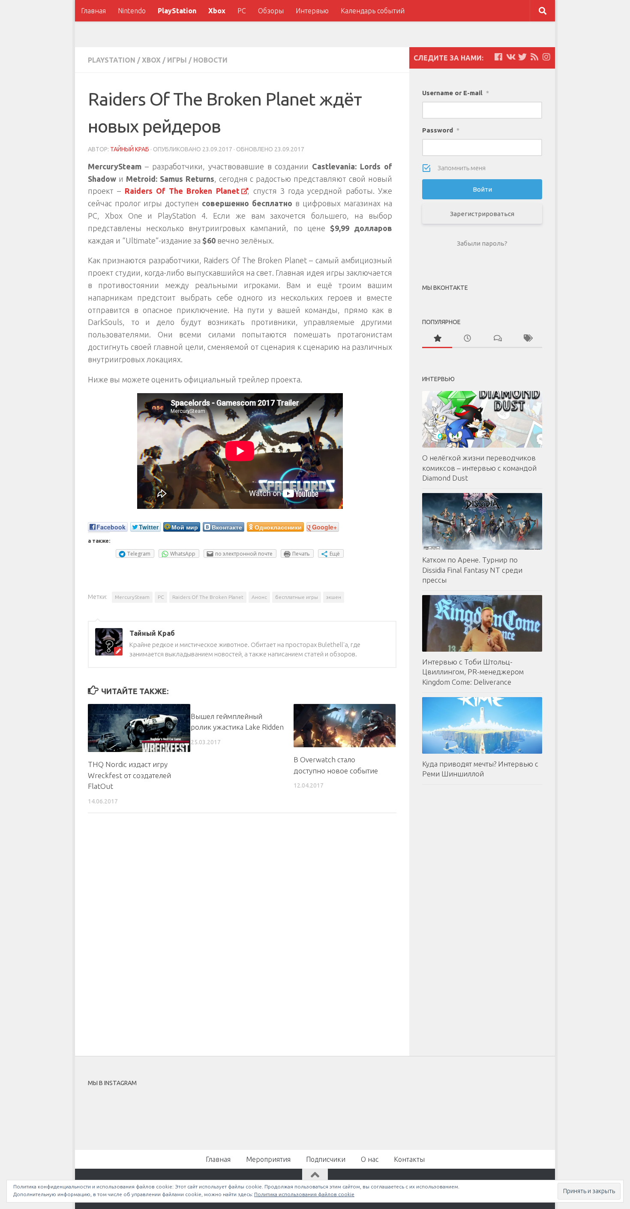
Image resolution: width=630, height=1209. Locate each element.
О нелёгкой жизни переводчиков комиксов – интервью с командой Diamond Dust (479, 468)
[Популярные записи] (437, 339)
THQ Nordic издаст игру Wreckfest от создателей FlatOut (129, 775)
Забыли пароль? (482, 243)
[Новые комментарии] (497, 339)
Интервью (312, 11)
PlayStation (177, 11)
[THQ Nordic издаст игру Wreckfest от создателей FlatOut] (139, 728)
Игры (177, 60)
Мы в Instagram (320, 1112)
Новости (210, 60)
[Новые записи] (467, 339)
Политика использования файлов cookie (304, 1194)
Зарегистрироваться (482, 213)
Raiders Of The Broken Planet (207, 597)
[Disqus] (242, 937)
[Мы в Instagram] (546, 57)
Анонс (259, 597)
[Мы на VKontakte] (510, 57)
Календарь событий (373, 11)
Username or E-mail (455, 92)
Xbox (216, 11)
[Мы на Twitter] (522, 57)
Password (440, 130)
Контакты (409, 1159)
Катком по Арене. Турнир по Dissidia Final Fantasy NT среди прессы (472, 570)
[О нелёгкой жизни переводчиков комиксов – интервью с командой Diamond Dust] (482, 419)
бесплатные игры (296, 597)
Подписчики (325, 1159)
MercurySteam (132, 597)
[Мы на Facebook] (498, 57)
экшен (333, 597)
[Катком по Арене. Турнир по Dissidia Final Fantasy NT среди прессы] (482, 521)
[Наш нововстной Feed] (534, 57)
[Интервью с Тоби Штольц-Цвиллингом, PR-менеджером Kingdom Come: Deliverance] (482, 623)
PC (241, 11)
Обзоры (271, 11)
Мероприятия (268, 1159)
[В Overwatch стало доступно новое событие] (345, 725)
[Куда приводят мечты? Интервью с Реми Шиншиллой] (482, 725)
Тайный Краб (129, 149)
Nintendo (132, 11)
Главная (93, 11)
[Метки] (527, 339)
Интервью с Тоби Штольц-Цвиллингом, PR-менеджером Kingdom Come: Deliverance (473, 672)
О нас (369, 1159)
